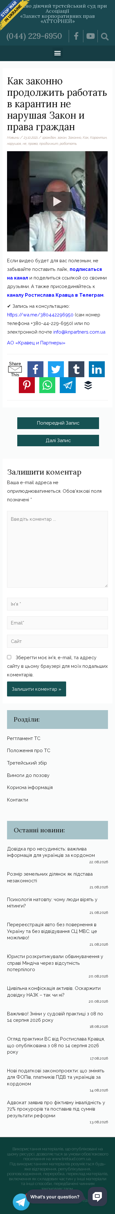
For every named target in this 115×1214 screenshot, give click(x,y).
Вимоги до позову (28, 775)
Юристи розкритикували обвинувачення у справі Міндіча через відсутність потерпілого (55, 963)
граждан (49, 137)
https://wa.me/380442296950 (40, 314)
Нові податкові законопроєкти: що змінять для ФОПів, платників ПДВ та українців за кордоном (55, 1077)
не (25, 143)
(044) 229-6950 (34, 36)
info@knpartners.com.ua (79, 332)
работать (68, 143)
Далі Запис (58, 440)
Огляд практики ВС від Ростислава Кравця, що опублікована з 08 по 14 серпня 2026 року (56, 1045)
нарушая (14, 143)
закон (61, 137)
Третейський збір (27, 763)
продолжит (48, 143)
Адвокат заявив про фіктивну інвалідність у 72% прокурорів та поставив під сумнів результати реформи (56, 1109)
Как (85, 137)
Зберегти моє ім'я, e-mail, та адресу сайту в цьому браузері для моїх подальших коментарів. (57, 666)
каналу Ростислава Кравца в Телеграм (55, 295)
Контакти (17, 799)
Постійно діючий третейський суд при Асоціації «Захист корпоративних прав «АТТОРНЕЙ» (57, 13)
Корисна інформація (30, 787)
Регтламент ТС (23, 738)
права (33, 143)
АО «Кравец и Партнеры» (36, 342)
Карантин (98, 137)
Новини (13, 137)
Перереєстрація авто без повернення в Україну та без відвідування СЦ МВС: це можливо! (52, 931)
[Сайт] (57, 642)
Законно (74, 137)
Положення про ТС (28, 750)
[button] (57, 52)
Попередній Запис (58, 423)
